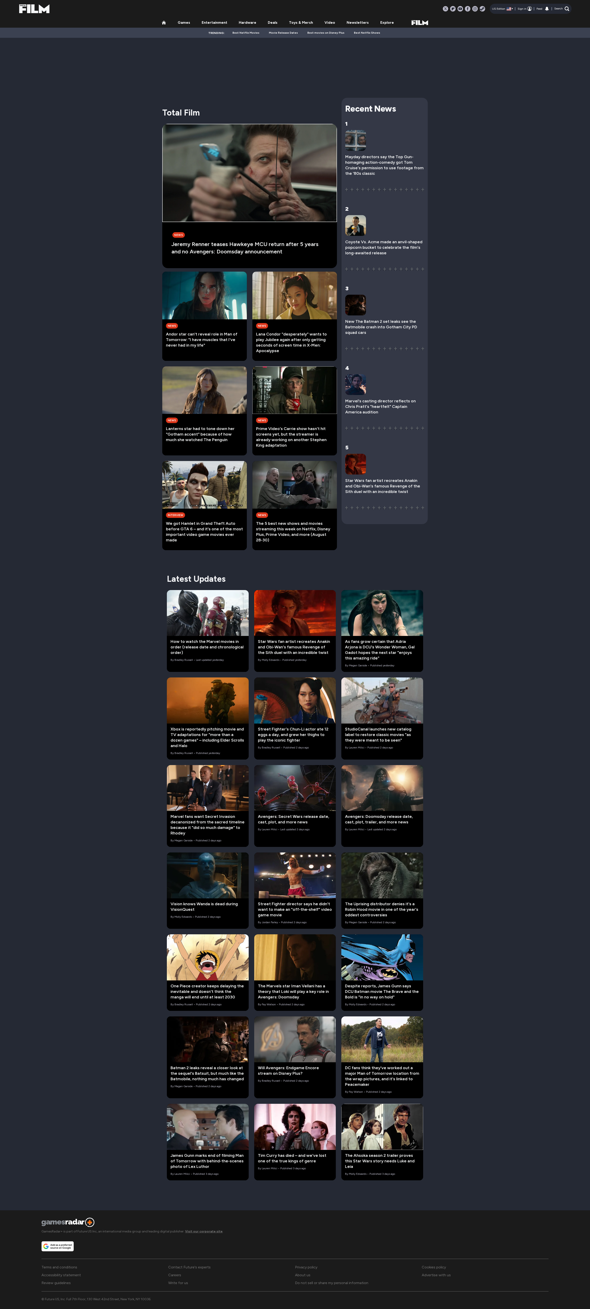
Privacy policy (306, 1267)
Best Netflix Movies (246, 32)
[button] (562, 9)
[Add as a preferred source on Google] (57, 1246)
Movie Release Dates (283, 32)
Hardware (247, 22)
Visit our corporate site (204, 1231)
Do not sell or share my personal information (331, 1283)
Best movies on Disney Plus (325, 32)
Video (329, 22)
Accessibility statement (61, 1275)
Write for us (178, 1283)
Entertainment (214, 22)
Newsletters (358, 22)
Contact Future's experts (189, 1267)
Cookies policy (434, 1267)
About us (302, 1275)
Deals (272, 22)
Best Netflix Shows (367, 32)
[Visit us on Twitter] (445, 9)
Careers (174, 1275)
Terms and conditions (59, 1267)
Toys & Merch (301, 22)
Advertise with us (436, 1275)
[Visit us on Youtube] (460, 9)
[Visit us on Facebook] (467, 9)
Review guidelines (56, 1283)
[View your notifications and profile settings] (547, 8)
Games (184, 22)
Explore (387, 22)
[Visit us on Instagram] (475, 9)
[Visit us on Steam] (482, 9)
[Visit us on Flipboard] (453, 9)
